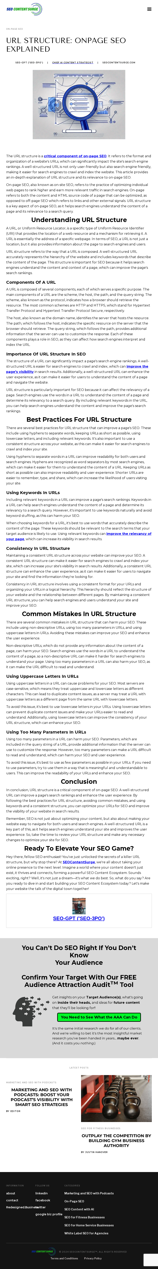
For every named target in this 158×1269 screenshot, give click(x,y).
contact (12, 1200)
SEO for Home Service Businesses (89, 1225)
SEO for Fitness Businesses (101, 1128)
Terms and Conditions (64, 1258)
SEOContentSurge (79, 862)
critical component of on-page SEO (75, 156)
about (10, 1193)
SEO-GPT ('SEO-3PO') (29, 63)
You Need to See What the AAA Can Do (99, 1017)
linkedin (41, 1193)
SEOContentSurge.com (118, 63)
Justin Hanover (96, 1152)
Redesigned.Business (22, 1207)
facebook (42, 1200)
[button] (149, 9)
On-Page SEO (74, 1201)
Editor (15, 1111)
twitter (40, 1207)
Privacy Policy (93, 1258)
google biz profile (48, 1214)
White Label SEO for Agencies (86, 1233)
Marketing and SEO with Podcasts (31, 1082)
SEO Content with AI (79, 1209)
